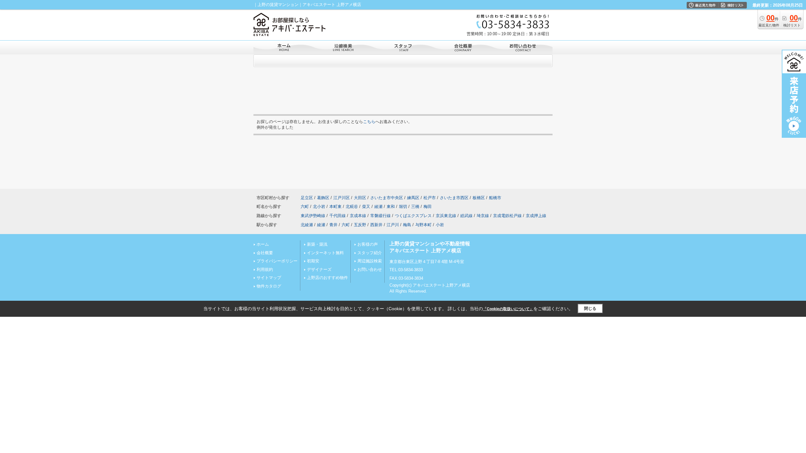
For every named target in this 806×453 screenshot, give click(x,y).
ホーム (263, 244)
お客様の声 (367, 244)
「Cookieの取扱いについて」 (508, 309)
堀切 (403, 206)
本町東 (335, 206)
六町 (305, 206)
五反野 (360, 224)
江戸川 (393, 224)
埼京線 (483, 215)
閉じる (590, 308)
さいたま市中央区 (386, 197)
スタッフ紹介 (369, 252)
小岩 (440, 224)
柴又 (366, 206)
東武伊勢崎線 (313, 215)
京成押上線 (536, 215)
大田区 (360, 197)
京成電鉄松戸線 (507, 215)
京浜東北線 (446, 215)
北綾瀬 (307, 224)
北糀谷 (352, 206)
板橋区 (479, 197)
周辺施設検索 (369, 261)
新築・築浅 (317, 244)
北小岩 (319, 206)
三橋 (415, 206)
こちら (369, 121)
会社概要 (265, 252)
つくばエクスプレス (413, 215)
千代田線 (337, 215)
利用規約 (265, 269)
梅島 (407, 224)
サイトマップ (269, 277)
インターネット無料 (325, 252)
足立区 (307, 197)
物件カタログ (269, 286)
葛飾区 (323, 197)
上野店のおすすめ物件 (327, 277)
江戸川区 (341, 197)
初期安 (313, 261)
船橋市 (495, 197)
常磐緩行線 (380, 215)
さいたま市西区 (454, 197)
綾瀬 (378, 206)
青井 (333, 224)
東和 (391, 206)
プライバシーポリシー (277, 261)
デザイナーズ (319, 269)
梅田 (427, 206)
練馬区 (413, 197)
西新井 (376, 224)
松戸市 (429, 197)
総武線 (466, 215)
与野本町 (423, 224)
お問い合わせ (369, 269)
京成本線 (358, 215)
